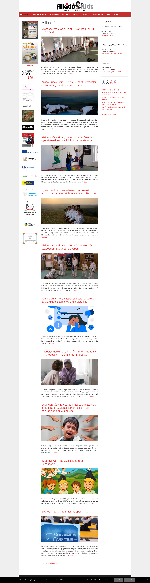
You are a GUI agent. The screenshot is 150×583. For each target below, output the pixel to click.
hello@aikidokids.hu (108, 36)
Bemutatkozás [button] (38, 14)
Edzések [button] (65, 14)
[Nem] (148, 580)
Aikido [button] (75, 14)
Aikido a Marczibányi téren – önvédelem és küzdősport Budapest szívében (66, 247)
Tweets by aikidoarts (108, 114)
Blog (116, 14)
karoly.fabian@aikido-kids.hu (111, 54)
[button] (25, 14)
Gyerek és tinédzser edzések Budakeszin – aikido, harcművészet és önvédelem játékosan (69, 192)
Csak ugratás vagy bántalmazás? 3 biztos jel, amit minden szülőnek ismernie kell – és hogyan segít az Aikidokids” (68, 407)
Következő (54, 563)
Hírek (109, 14)
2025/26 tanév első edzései (111, 90)
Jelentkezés (54, 14)
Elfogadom (118, 580)
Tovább (70, 74)
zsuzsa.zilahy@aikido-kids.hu (111, 72)
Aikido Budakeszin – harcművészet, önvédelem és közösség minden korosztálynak (69, 83)
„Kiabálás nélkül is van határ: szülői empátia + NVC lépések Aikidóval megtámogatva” (68, 353)
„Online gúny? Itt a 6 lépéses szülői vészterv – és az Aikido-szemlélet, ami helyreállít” (68, 300)
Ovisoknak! (30, 65)
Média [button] (85, 14)
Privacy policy (129, 580)
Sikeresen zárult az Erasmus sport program (67, 511)
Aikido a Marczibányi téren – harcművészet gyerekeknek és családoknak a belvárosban (67, 139)
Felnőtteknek (98, 14)
